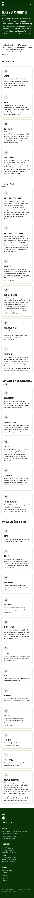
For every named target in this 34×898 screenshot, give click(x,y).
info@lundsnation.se (9, 836)
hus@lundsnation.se (9, 838)
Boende (4, 873)
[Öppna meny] (30, 4)
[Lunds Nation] (3, 4)
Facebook (5, 878)
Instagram (5, 875)
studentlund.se (7, 870)
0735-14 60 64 (12, 834)
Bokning (5, 54)
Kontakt (4, 881)
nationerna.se (18, 892)
